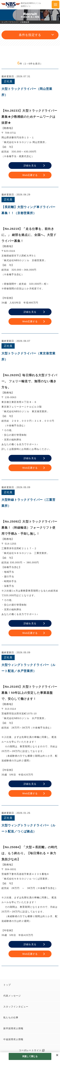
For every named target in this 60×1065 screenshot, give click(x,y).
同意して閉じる (30, 1056)
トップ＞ (5, 22)
